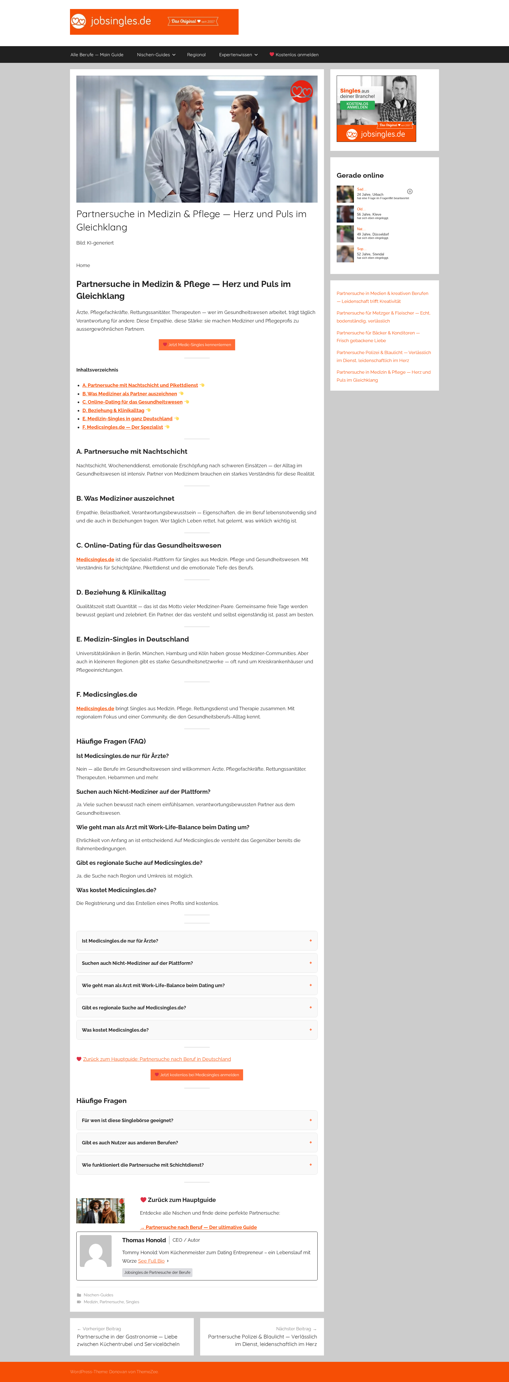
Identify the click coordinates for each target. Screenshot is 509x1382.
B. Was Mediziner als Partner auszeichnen (129, 393)
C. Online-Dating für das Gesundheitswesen (132, 402)
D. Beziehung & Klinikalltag (113, 410)
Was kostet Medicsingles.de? (115, 1030)
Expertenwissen (235, 54)
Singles (132, 1302)
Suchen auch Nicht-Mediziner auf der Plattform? (137, 963)
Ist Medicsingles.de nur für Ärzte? (120, 941)
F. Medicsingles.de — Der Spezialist (122, 427)
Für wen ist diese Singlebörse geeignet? (127, 1120)
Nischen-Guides (153, 54)
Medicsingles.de (95, 559)
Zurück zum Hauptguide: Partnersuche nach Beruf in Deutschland (157, 1059)
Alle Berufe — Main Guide (97, 54)
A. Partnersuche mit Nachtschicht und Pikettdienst (140, 385)
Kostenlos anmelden (296, 54)
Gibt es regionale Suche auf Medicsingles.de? (134, 1007)
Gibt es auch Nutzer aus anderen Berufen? (130, 1142)
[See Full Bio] (168, 1261)
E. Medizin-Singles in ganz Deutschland (127, 418)
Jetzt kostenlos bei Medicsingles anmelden (199, 1075)
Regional (196, 54)
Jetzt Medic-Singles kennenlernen (199, 344)
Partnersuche (112, 1302)
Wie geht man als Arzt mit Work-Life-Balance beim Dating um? (153, 985)
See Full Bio (151, 1261)
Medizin (91, 1302)
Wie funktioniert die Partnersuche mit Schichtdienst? (143, 1165)
